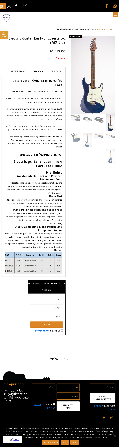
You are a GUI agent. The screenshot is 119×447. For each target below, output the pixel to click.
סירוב (64, 442)
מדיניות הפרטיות (50, 442)
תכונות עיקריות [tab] (18, 70)
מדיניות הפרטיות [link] (42, 330)
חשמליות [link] (100, 29)
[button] (115, 14)
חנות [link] (107, 29)
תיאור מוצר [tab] (56, 70)
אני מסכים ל (47, 330)
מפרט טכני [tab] (38, 70)
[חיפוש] (16, 5)
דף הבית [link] (114, 29)
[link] (4, 35)
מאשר (74, 442)
